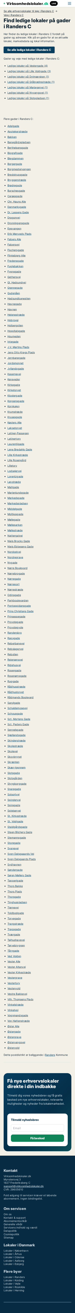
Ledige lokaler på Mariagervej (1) (27, 87)
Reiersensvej (15, 659)
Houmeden (14, 336)
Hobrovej (13, 320)
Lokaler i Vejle (12, 1283)
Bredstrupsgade (17, 174)
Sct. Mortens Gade (18, 719)
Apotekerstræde (17, 131)
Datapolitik (10, 1230)
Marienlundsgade (18, 492)
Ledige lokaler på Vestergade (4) (27, 65)
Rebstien (12, 654)
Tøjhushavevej (16, 939)
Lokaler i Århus (13, 1253)
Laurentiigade (15, 443)
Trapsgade (14, 929)
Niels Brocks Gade (18, 541)
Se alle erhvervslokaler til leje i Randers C (29, 11)
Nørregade (14, 578)
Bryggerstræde (16, 179)
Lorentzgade (15, 476)
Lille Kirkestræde (17, 454)
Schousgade (15, 713)
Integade (13, 341)
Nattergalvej (15, 535)
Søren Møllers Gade (19, 875)
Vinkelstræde (15, 1004)
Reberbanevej (15, 643)
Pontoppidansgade (19, 605)
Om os (7, 1214)
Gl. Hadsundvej (16, 282)
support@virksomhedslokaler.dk (24, 1186)
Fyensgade (14, 271)
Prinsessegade (16, 616)
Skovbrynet (14, 756)
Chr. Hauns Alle (16, 201)
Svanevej (13, 848)
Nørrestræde (15, 589)
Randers (50, 1054)
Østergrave (14, 1037)
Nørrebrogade (16, 573)
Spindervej (14, 799)
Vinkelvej (12, 1010)
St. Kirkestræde (17, 815)
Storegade (13, 842)
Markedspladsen (17, 503)
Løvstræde (14, 481)
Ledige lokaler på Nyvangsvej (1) (27, 92)
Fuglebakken (15, 266)
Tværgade (13, 934)
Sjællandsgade (16, 735)
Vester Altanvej (16, 966)
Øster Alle (13, 1026)
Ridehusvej (14, 665)
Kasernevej (14, 374)
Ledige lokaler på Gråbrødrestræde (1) (31, 81)
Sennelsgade (15, 729)
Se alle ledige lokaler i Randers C (29, 50)
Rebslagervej (15, 648)
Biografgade (15, 152)
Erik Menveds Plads (19, 233)
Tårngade (13, 950)
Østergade (14, 1031)
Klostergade (14, 395)
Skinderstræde (16, 740)
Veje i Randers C (13, 15)
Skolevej (12, 751)
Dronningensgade (18, 223)
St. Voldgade (15, 821)
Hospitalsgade (16, 330)
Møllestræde (15, 530)
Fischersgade (15, 250)
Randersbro (14, 632)
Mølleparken (14, 524)
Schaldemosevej (17, 708)
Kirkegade (13, 384)
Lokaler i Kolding (14, 1280)
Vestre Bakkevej (17, 993)
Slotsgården (14, 778)
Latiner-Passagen (18, 433)
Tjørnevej (13, 907)
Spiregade (13, 805)
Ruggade (13, 681)
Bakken (12, 136)
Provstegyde (15, 627)
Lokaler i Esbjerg (14, 1263)
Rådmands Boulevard (20, 697)
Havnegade (14, 303)
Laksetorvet (14, 427)
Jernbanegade (16, 357)
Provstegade (15, 621)
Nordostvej (14, 551)
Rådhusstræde (16, 686)
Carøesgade (14, 196)
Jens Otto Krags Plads (21, 352)
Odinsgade (14, 594)
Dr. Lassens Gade (18, 212)
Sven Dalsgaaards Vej (20, 853)
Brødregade (14, 185)
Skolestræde (15, 745)
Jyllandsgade (15, 368)
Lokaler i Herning (14, 1290)
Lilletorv (12, 465)
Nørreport (13, 584)
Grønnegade (15, 287)
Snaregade (14, 788)
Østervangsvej (16, 1042)
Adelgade (13, 125)
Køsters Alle (14, 422)
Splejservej (14, 810)
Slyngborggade (17, 783)
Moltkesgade (15, 514)
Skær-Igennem (16, 767)
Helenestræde (16, 314)
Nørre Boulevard (17, 568)
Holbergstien (15, 325)
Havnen (12, 309)
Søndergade (15, 869)
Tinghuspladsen (17, 902)
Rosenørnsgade (17, 675)
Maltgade (13, 487)
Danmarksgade (16, 206)
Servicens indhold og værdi (20, 1227)
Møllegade (13, 519)
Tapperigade (15, 880)
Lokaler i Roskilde (14, 1287)
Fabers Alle (14, 239)
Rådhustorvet (15, 692)
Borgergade (14, 163)
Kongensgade (15, 401)
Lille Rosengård (16, 460)
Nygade (12, 562)
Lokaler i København (16, 1250)
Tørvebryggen (16, 945)
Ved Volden (14, 956)
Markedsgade (15, 497)
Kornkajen (13, 406)
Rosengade (14, 670)
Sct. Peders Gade (18, 724)
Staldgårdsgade (17, 826)
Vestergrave (14, 977)
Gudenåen (13, 293)
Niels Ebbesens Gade (20, 546)
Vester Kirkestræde (19, 972)
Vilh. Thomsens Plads (20, 999)
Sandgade (13, 702)
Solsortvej (13, 794)
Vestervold (13, 988)
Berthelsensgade (17, 147)
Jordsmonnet (15, 363)
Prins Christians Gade (20, 611)
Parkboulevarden (17, 600)
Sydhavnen (14, 864)
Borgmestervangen (19, 169)
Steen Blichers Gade (19, 832)
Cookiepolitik (11, 1234)
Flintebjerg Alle (16, 255)
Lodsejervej (14, 470)
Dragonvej (13, 217)
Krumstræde (15, 411)
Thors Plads (14, 891)
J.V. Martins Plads (18, 347)
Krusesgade (14, 417)
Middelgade (14, 508)
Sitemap (9, 1237)
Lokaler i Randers (14, 1277)
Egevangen (14, 228)
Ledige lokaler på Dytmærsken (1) (28, 76)
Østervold (13, 1047)
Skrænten (13, 762)
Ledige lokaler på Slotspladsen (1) (28, 98)
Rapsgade (13, 638)
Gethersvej (14, 276)
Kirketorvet (14, 390)
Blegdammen (15, 158)
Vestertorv (13, 983)
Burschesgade (16, 190)
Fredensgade (15, 260)
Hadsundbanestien (18, 298)
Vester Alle (13, 961)
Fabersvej (13, 244)
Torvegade (14, 918)
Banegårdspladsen (18, 142)
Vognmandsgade (17, 1015)
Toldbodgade (15, 912)
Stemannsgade (16, 837)
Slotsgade (13, 772)
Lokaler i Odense (14, 1257)
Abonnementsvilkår (15, 1220)
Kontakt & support (15, 1217)
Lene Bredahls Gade (19, 449)
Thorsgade (14, 896)
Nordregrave (15, 557)
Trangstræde (15, 923)
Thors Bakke (15, 886)
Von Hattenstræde (18, 1020)
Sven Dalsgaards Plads (21, 859)
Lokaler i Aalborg (14, 1260)
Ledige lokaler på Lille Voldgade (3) (29, 71)
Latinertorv (14, 438)
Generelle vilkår (13, 1224)
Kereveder (13, 379)
